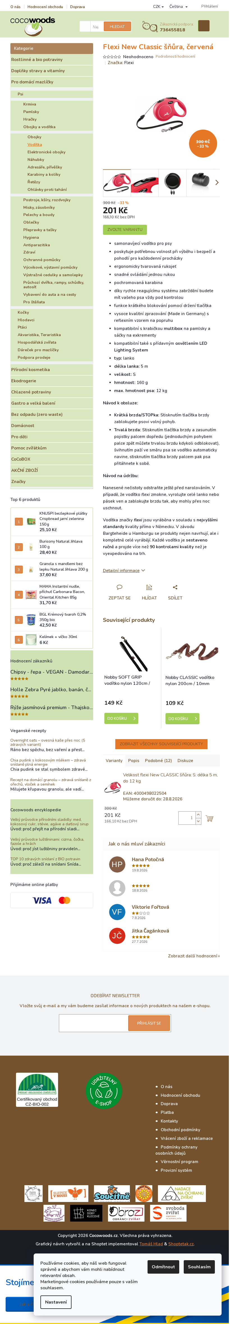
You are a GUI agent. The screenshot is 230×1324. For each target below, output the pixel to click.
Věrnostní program (179, 1161)
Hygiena (31, 237)
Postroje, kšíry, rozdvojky (46, 200)
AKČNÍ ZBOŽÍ (24, 470)
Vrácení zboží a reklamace (187, 1138)
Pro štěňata (34, 302)
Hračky (29, 119)
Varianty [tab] (114, 760)
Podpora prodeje (34, 357)
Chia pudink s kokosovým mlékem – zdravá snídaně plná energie (48, 762)
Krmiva (29, 104)
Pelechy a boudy (38, 214)
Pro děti (19, 437)
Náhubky (35, 159)
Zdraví (29, 252)
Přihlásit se (149, 1023)
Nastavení (56, 1302)
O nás (15, 7)
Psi (20, 94)
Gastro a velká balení (33, 403)
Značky (18, 481)
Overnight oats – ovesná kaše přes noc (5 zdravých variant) (47, 742)
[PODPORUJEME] (33, 1193)
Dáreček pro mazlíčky (38, 350)
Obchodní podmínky (180, 1130)
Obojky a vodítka (39, 127)
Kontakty (169, 1121)
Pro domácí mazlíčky (32, 82)
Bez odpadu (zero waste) (37, 414)
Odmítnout (163, 1267)
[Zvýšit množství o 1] (198, 815)
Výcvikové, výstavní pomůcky (50, 267)
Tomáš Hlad (151, 1244)
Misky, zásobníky (39, 207)
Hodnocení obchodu (45, 7)
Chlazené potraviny (31, 392)
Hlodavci (26, 320)
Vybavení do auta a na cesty (49, 294)
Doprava (77, 7)
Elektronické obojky (46, 152)
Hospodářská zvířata (37, 342)
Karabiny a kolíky (43, 174)
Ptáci (22, 327)
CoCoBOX (20, 459)
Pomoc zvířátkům (29, 448)
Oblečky (31, 222)
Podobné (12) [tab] (158, 760)
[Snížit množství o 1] (198, 821)
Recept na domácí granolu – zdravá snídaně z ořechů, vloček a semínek (50, 782)
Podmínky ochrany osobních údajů (176, 1150)
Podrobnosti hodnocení (175, 56)
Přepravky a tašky (39, 230)
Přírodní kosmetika (30, 369)
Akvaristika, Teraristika (39, 335)
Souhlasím (199, 1267)
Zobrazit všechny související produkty (161, 744)
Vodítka (34, 144)
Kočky (23, 312)
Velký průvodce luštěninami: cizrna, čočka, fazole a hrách (47, 841)
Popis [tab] (133, 760)
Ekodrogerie (23, 381)
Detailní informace (121, 570)
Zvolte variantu (124, 229)
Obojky (34, 137)
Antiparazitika (36, 245)
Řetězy (33, 182)
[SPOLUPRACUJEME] (68, 1193)
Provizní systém (176, 1170)
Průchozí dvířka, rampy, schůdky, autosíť (53, 285)
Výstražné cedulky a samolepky (53, 275)
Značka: (121, 62)
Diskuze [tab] (185, 760)
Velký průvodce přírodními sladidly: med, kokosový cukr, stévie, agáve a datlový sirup (49, 821)
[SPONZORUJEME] (143, 1193)
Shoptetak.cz (181, 1244)
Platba (167, 1112)
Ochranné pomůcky (41, 260)
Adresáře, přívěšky (44, 167)
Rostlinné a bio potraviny (37, 59)
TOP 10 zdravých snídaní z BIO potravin (45, 859)
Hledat (117, 26)
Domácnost (22, 425)
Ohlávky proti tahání (47, 189)
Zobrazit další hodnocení (192, 956)
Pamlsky (31, 111)
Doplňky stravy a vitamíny (38, 71)
